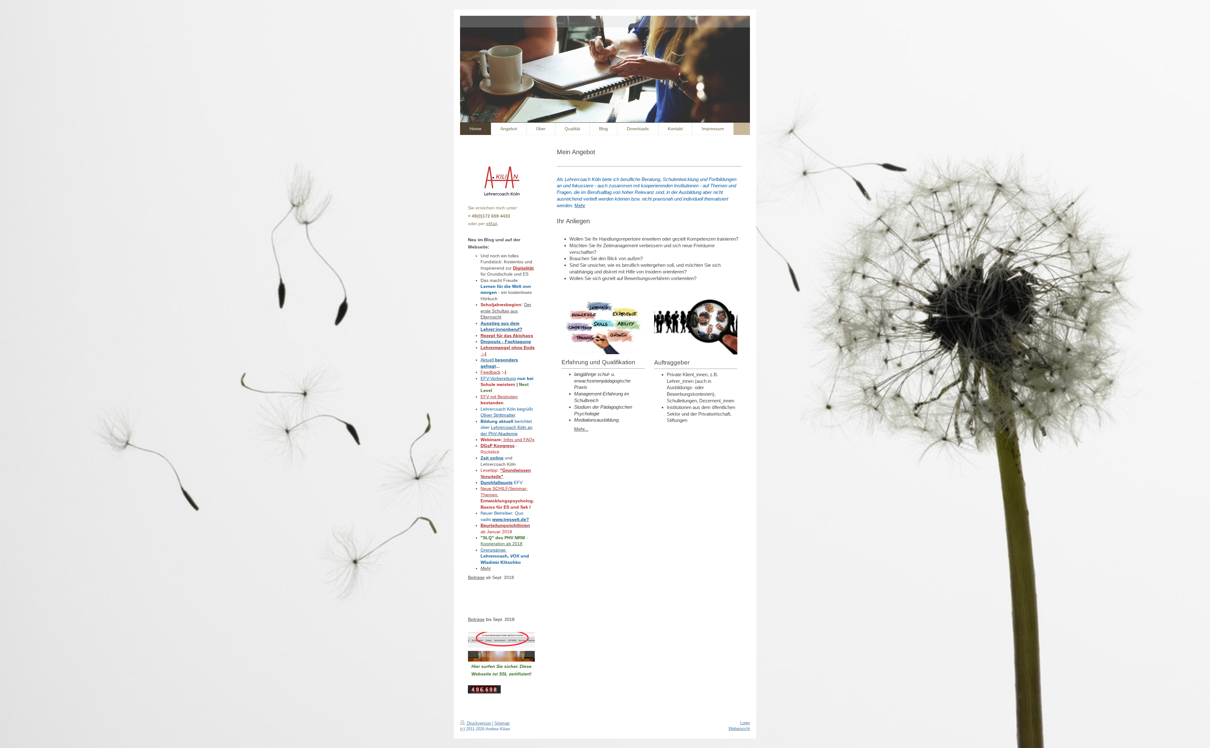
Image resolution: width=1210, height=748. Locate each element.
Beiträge (476, 577)
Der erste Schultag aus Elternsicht (506, 310)
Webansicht (739, 728)
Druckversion (479, 723)
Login (745, 723)
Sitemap (502, 723)
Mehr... (581, 429)
